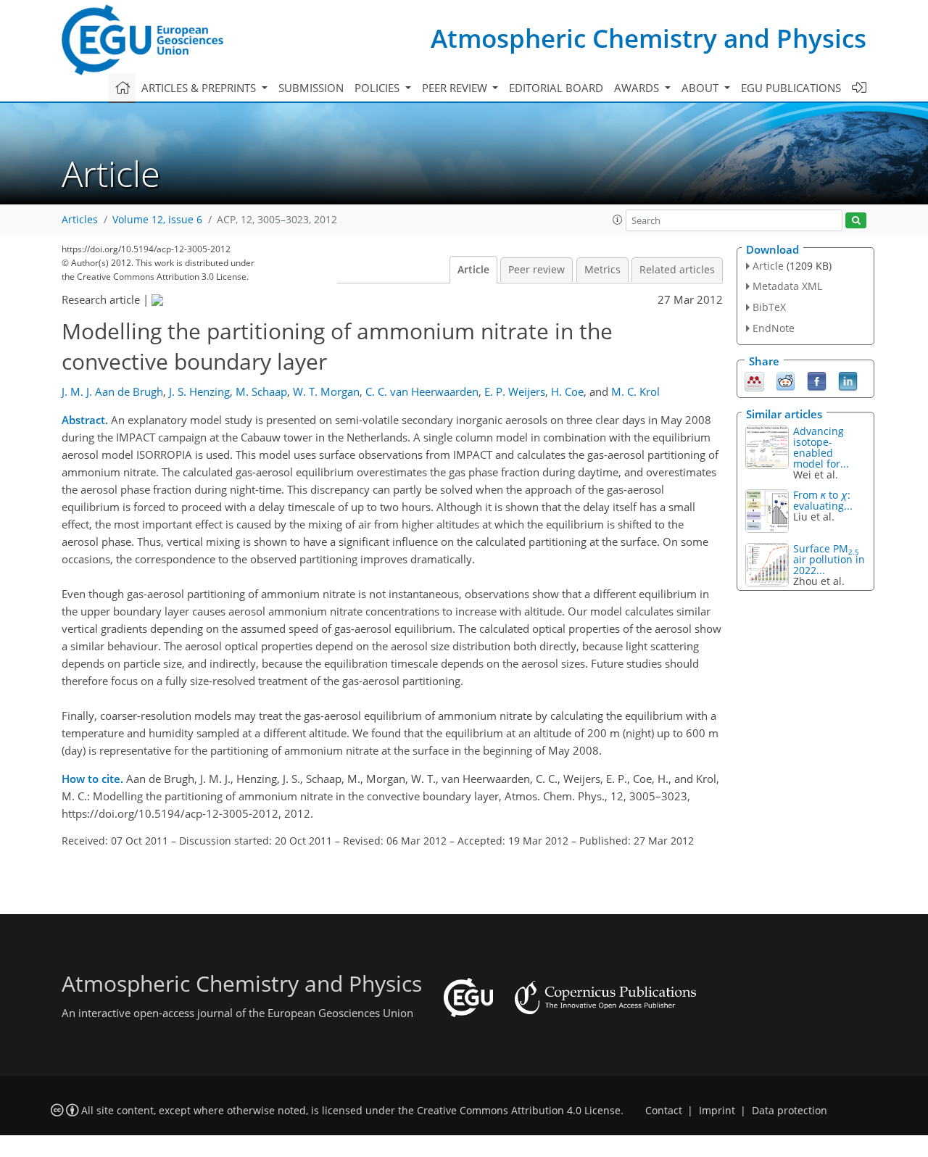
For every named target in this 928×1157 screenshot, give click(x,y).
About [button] (701, 87)
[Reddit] (785, 380)
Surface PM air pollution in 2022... (829, 559)
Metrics (602, 269)
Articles (80, 219)
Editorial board (556, 87)
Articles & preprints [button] (200, 87)
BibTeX (769, 307)
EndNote (774, 328)
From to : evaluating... (823, 500)
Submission (311, 87)
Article (473, 269)
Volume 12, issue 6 (157, 219)
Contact (663, 1110)
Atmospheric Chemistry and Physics (648, 38)
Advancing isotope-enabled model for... (821, 447)
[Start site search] (855, 220)
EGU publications (791, 87)
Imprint (717, 1110)
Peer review (536, 269)
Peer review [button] (456, 87)
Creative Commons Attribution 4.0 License (519, 1110)
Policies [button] (378, 87)
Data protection (789, 1110)
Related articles (677, 269)
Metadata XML (787, 286)
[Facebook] (816, 380)
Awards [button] (638, 87)
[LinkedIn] (848, 380)
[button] (618, 219)
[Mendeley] (754, 380)
